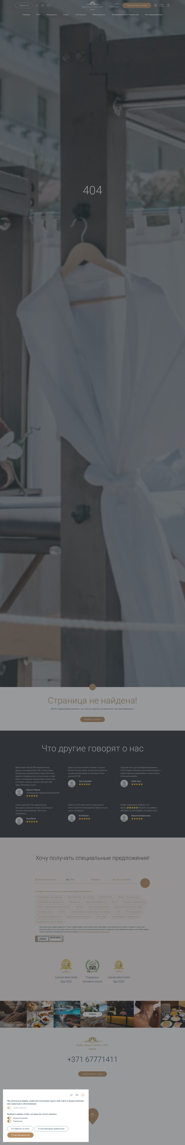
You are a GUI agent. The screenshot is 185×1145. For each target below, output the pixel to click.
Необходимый (19, 1107)
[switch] (9, 1118)
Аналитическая (20, 1118)
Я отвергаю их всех (20, 1128)
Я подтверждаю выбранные (51, 1128)
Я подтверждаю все (20, 1135)
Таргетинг (18, 1121)
